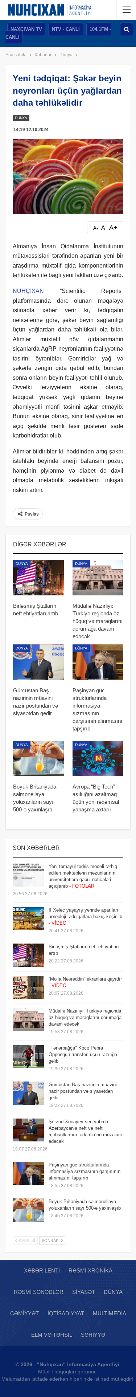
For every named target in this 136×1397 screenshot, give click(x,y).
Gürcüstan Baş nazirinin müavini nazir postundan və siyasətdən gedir (83, 1091)
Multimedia (109, 1313)
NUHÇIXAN (28, 291)
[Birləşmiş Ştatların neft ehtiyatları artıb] (38, 577)
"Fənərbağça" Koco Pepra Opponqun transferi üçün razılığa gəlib (83, 1054)
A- (95, 228)
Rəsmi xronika (90, 1270)
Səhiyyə (93, 1335)
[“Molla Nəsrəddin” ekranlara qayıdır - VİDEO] (28, 987)
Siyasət (83, 1292)
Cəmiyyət (24, 1313)
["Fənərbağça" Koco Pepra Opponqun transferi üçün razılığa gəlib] (28, 1056)
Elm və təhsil (51, 1335)
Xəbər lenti (42, 1270)
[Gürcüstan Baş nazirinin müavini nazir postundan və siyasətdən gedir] (38, 662)
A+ (113, 227)
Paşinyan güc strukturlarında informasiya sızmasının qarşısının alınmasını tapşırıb (84, 1171)
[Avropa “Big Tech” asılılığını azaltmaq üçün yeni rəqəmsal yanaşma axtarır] (98, 759)
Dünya (21, 118)
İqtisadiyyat (66, 1313)
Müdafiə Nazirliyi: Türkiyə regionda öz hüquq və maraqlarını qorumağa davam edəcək (85, 1017)
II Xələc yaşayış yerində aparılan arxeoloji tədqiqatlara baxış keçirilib (85, 916)
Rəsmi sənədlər (38, 1292)
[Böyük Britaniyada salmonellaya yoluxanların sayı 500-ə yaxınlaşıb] (38, 759)
